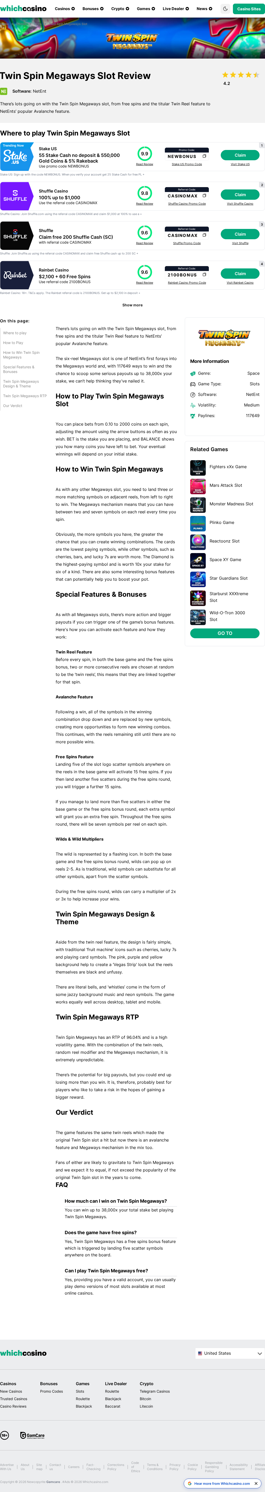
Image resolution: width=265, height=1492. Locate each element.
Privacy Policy (175, 1467)
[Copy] (204, 156)
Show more (132, 305)
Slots (80, 1391)
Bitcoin (145, 1399)
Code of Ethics (135, 1467)
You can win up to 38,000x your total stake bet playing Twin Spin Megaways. (119, 1213)
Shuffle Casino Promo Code (187, 203)
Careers (73, 1467)
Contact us (55, 1467)
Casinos (8, 1383)
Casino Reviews (13, 1406)
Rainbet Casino (54, 270)
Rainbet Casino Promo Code (187, 282)
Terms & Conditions (155, 1467)
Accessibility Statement (239, 1467)
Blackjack (84, 1406)
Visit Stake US (240, 164)
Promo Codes (51, 1391)
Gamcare (53, 1482)
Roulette (83, 1399)
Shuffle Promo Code (187, 243)
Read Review (144, 164)
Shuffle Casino (53, 191)
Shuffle (46, 230)
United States (217, 1353)
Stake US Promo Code (187, 164)
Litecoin (146, 1406)
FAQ (62, 1184)
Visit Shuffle (240, 243)
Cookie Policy (193, 1467)
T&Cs (31, 293)
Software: (22, 91)
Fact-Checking (93, 1467)
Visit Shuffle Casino (240, 203)
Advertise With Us (7, 1467)
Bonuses (49, 1383)
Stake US (48, 148)
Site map (39, 1467)
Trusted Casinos (13, 1399)
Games (83, 1383)
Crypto (146, 1383)
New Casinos (11, 1391)
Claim (240, 155)
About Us (25, 1467)
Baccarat (112, 1406)
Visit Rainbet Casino (240, 282)
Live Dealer (116, 1383)
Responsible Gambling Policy (214, 1467)
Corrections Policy (115, 1467)
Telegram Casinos (155, 1391)
